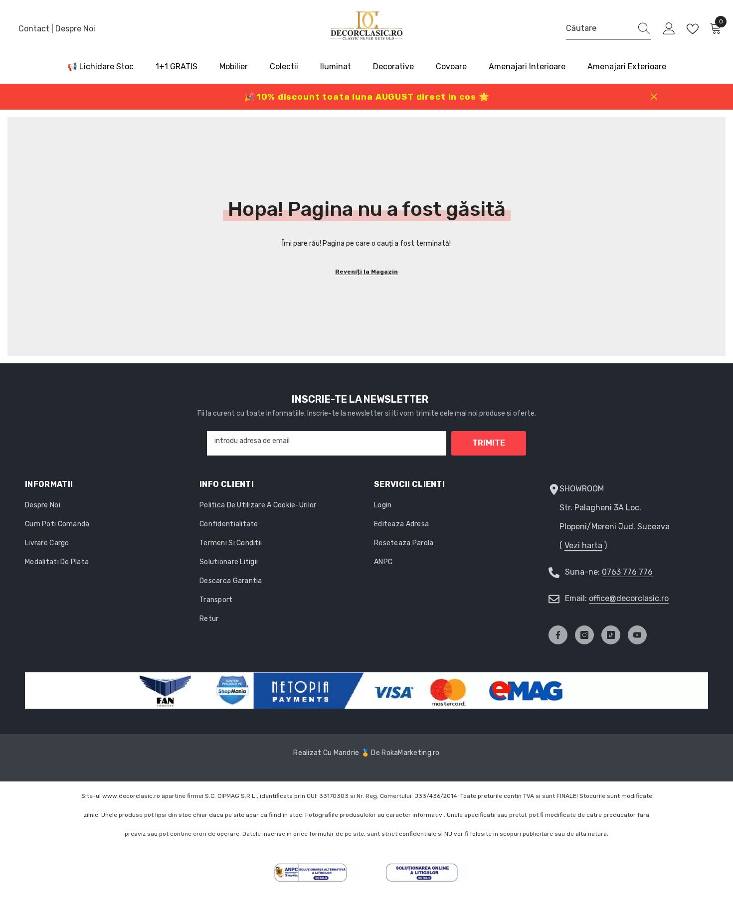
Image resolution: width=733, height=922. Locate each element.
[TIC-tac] (610, 634)
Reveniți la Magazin (366, 271)
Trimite (488, 443)
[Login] (669, 29)
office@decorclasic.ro (629, 598)
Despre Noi (75, 28)
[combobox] (599, 28)
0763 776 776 (627, 572)
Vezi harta (583, 545)
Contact (34, 28)
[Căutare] (608, 28)
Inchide (654, 97)
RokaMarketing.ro (410, 753)
